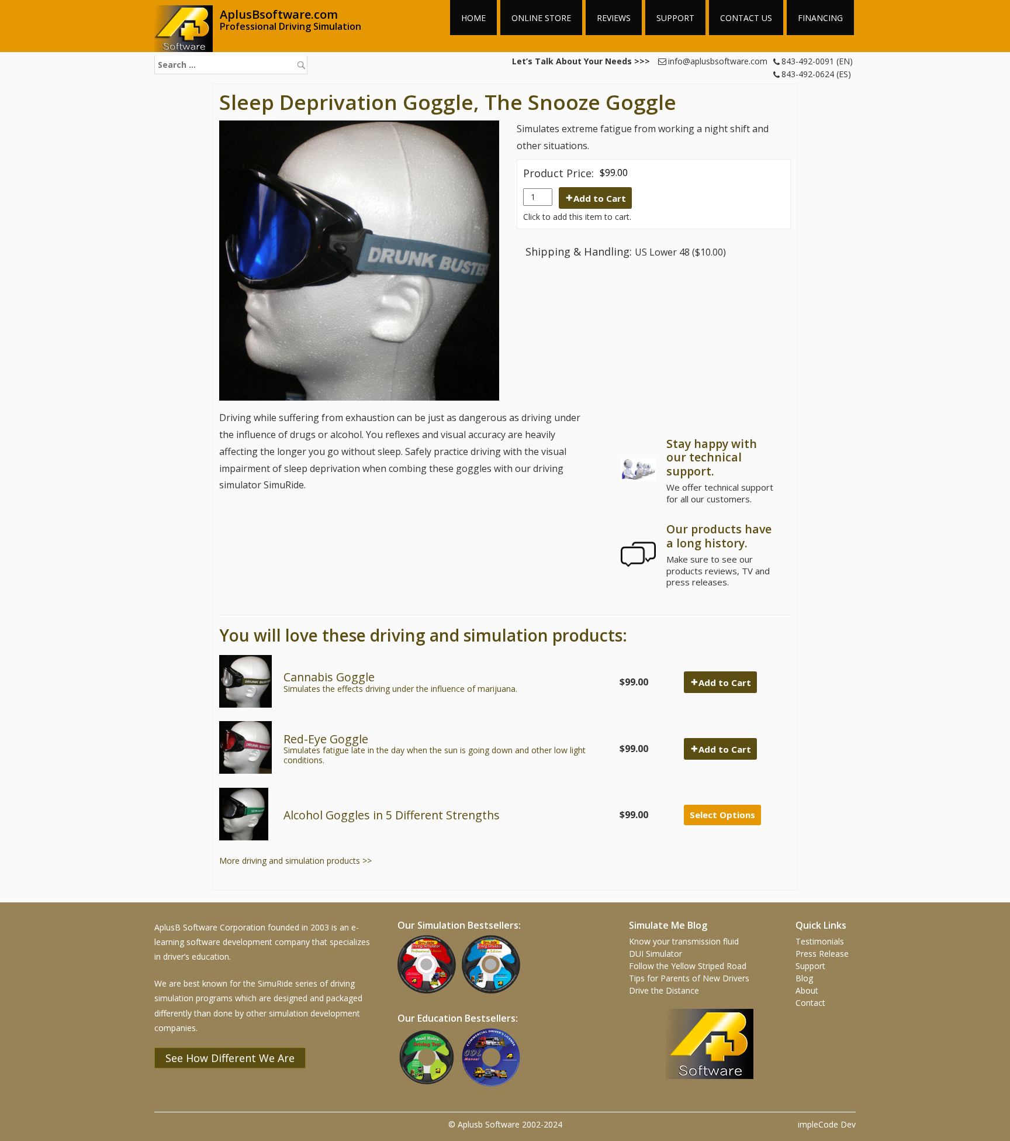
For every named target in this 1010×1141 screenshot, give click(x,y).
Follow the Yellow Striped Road (687, 965)
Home (473, 17)
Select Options (722, 815)
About (806, 990)
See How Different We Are (230, 1058)
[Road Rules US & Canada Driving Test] (429, 1087)
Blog (804, 978)
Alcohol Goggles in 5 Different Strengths (391, 815)
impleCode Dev (827, 1124)
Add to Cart (599, 198)
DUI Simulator (655, 953)
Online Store (541, 17)
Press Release (822, 953)
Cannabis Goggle (329, 677)
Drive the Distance (664, 990)
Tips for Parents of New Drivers (689, 978)
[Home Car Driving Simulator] (494, 994)
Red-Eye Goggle (325, 739)
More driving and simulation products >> (295, 860)
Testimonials (819, 941)
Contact (810, 1002)
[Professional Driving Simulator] (429, 994)
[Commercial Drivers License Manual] (494, 1087)
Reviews (614, 17)
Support (675, 17)
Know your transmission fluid (684, 941)
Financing (820, 17)
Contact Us (746, 17)
